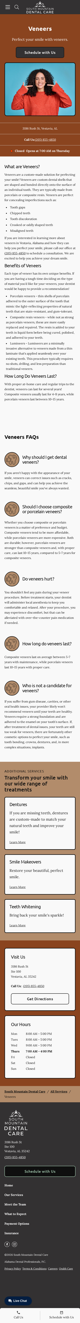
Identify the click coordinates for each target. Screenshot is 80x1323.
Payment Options (16, 1223)
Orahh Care (66, 1268)
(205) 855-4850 (45, 139)
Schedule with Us (40, 52)
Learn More (17, 842)
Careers (52, 1268)
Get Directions (40, 998)
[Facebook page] (7, 1244)
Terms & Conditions (34, 1268)
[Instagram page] (14, 1244)
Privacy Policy (12, 1268)
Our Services (13, 1195)
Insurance (11, 1233)
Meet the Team (15, 1204)
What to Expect (15, 1214)
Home (8, 1185)
